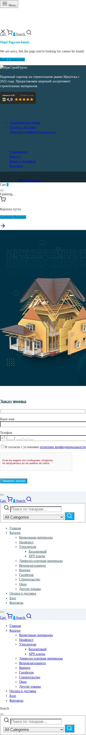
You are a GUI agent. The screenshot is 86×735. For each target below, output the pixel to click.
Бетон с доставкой (23, 161)
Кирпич (24, 570)
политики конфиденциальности (63, 447)
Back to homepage (12, 59)
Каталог (15, 156)
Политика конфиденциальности (32, 132)
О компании (18, 152)
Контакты (16, 166)
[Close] (2, 190)
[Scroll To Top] (3, 227)
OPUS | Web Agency (30, 180)
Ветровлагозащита (32, 565)
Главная (15, 528)
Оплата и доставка (23, 127)
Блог (13, 598)
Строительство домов (25, 122)
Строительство (29, 579)
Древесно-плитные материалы (41, 561)
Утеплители (27, 547)
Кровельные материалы (36, 537)
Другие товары (30, 589)
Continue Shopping (13, 217)
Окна (23, 584)
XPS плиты (37, 556)
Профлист (26, 542)
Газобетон (26, 575)
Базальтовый (38, 551)
